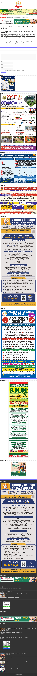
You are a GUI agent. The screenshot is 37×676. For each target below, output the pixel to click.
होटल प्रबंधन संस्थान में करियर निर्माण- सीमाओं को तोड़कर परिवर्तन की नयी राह (10, 588)
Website (2, 67)
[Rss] (15, 674)
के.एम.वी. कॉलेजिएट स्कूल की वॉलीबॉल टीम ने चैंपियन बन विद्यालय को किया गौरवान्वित (11, 632)
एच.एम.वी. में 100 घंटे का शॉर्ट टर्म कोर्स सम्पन (6, 591)
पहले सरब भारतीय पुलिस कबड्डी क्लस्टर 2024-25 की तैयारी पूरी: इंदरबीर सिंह (10, 626)
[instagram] (21, 674)
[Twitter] (17, 674)
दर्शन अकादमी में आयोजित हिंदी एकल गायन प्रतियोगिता (12, 17)
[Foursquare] (20, 674)
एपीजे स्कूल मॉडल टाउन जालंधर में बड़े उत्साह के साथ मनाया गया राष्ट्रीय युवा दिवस (11, 586)
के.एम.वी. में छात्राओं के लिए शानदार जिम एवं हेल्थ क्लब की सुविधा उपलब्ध (9, 597)
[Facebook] (16, 674)
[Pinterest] (18, 674)
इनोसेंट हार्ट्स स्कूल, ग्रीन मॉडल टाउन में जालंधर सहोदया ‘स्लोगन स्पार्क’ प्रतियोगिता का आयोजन (18, 593)
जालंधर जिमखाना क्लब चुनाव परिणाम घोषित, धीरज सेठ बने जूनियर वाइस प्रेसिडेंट (16, 653)
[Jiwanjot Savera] (18, 4)
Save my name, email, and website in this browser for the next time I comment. (13, 70)
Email (2, 64)
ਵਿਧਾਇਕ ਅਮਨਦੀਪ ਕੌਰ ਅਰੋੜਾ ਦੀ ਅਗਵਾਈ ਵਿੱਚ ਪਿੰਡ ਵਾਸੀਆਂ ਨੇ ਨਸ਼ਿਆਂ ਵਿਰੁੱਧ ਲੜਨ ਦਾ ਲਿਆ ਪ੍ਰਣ (14, 637)
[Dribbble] (19, 674)
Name (2, 61)
